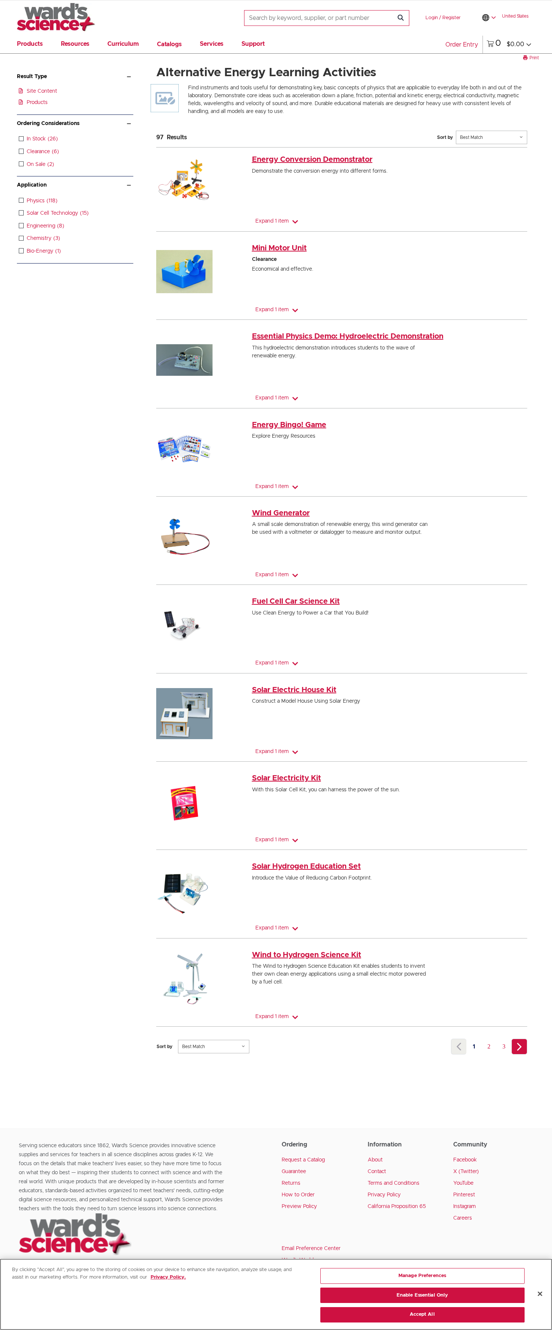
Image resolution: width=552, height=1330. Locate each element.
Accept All (422, 1314)
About (375, 1160)
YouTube (463, 1183)
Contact (377, 1171)
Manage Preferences (422, 1275)
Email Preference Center (311, 1248)
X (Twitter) (466, 1171)
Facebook (465, 1160)
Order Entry (461, 45)
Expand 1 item (272, 221)
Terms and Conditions (393, 1183)
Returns (291, 1183)
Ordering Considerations (48, 123)
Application (32, 185)
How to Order (298, 1194)
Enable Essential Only (422, 1295)
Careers (462, 1218)
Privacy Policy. (168, 1277)
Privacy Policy (384, 1194)
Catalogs (169, 44)
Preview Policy (299, 1206)
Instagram (464, 1206)
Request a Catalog (303, 1160)
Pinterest (464, 1194)
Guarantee (294, 1171)
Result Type (32, 76)
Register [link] (451, 17)
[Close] (540, 1294)
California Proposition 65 (397, 1206)
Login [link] (431, 17)
